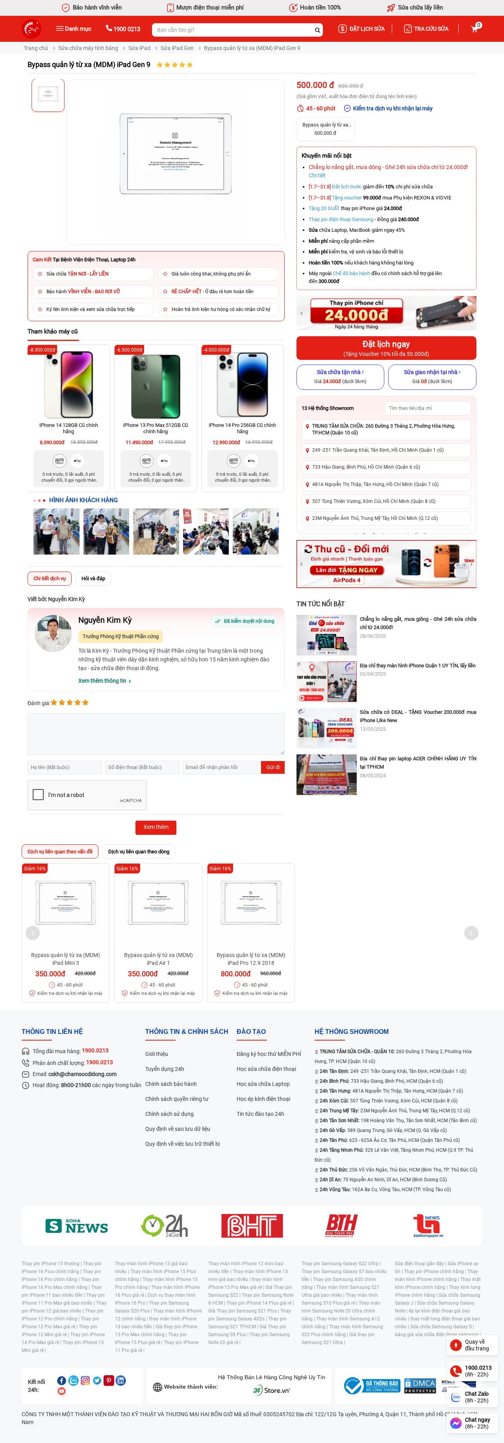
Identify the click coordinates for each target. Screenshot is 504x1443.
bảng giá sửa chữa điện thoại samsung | (438, 1334)
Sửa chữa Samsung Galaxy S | (442, 1326)
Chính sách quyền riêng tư (177, 1099)
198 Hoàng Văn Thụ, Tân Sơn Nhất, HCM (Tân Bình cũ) (398, 1120)
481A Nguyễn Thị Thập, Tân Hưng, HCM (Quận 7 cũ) (391, 1091)
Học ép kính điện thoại (263, 1099)
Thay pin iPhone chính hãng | (435, 1271)
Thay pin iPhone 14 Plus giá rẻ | (260, 1303)
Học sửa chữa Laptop (263, 1084)
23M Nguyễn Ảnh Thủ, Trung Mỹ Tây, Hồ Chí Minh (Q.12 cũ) (375, 518)
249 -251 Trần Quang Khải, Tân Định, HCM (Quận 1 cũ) (393, 1071)
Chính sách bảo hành (171, 1084)
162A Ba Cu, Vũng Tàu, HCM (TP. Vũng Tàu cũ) (385, 1189)
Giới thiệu (156, 1054)
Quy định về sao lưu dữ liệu (177, 1129)
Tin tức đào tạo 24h (260, 1114)
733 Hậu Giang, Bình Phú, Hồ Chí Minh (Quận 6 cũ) (366, 467)
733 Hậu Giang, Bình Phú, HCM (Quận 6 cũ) (381, 1081)
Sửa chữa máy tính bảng (88, 48)
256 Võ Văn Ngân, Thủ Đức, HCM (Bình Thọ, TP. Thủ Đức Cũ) (398, 1170)
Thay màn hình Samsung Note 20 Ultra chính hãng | (341, 1311)
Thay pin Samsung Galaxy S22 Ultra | (341, 1263)
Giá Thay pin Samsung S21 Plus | (244, 1311)
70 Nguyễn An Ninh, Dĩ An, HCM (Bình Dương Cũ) (383, 1179)
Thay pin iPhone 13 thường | (52, 1263)
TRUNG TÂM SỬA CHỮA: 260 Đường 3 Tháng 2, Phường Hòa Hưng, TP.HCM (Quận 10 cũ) (383, 429)
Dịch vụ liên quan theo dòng (138, 852)
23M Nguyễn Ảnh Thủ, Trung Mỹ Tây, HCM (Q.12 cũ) (395, 1110)
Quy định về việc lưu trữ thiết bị (182, 1144)
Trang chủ (36, 48)
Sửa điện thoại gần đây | (421, 1263)
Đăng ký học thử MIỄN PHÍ (269, 1054)
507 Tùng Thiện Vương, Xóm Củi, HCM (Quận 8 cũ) (389, 1101)
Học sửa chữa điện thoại (266, 1069)
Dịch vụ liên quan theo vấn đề (60, 852)
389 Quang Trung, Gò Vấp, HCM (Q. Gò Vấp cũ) (383, 1130)
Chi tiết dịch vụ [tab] (49, 578)
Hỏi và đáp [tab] (93, 578)
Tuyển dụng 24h (164, 1069)
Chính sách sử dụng (169, 1114)
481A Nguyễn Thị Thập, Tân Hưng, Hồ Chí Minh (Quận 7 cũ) (375, 484)
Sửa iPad (139, 48)
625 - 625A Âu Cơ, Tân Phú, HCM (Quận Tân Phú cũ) (390, 1140)
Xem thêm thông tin (102, 681)
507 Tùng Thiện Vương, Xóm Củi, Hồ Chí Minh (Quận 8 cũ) (373, 501)
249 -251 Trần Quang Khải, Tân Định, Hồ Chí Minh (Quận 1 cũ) (378, 450)
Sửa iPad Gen (177, 48)
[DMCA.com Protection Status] (420, 1386)
